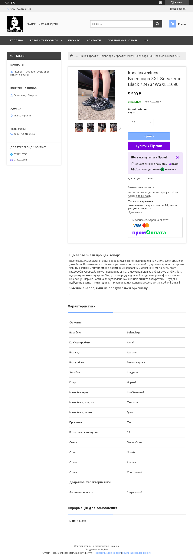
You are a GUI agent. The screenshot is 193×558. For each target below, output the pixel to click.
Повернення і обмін (122, 40)
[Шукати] (157, 24)
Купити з (142, 146)
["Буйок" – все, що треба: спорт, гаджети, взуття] (15, 30)
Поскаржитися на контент (107, 553)
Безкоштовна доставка (141, 187)
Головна (16, 40)
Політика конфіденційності (136, 553)
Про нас (74, 40)
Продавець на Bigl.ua (96, 549)
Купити (149, 136)
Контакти (94, 40)
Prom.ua (114, 546)
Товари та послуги (44, 40)
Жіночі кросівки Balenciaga (96, 55)
